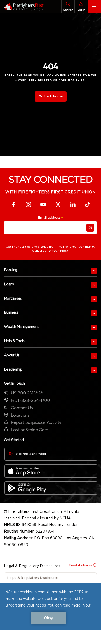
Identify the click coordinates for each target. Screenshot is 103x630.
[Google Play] (50, 488)
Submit (90, 228)
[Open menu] (94, 271)
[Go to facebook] (13, 204)
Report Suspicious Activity (36, 422)
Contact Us (22, 408)
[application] (50, 606)
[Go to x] (58, 204)
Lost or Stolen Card (29, 429)
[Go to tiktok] (87, 204)
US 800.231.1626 (27, 393)
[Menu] (94, 6)
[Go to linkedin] (72, 204)
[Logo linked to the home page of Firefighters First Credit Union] (22, 6)
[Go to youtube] (43, 204)
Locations (20, 415)
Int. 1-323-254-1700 (30, 400)
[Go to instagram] (28, 204)
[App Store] (50, 471)
